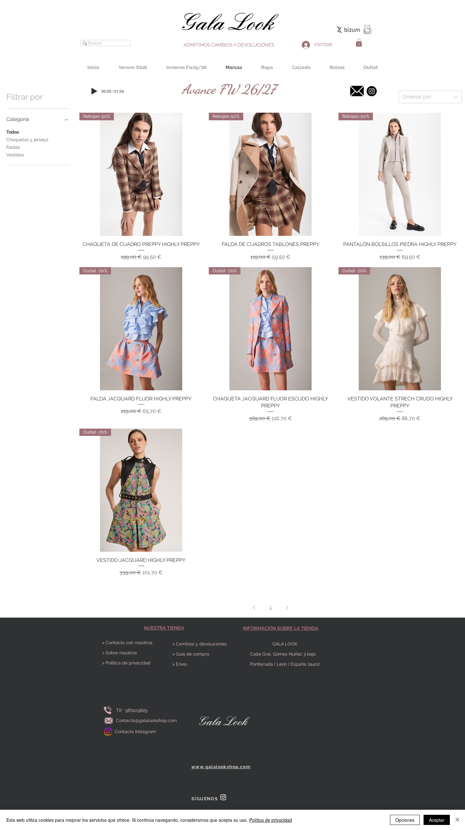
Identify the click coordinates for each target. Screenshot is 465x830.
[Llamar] (107, 710)
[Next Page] (287, 607)
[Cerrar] (457, 820)
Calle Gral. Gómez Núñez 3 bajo (284, 654)
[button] (359, 43)
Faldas (13, 147)
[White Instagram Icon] (223, 797)
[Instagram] (108, 731)
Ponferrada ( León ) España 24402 (285, 664)
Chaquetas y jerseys (27, 139)
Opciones (404, 820)
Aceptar (436, 820)
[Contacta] (357, 91)
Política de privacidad (270, 820)
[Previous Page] (254, 607)
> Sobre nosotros (119, 652)
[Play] (94, 91)
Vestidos (15, 154)
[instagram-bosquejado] (372, 91)
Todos (12, 132)
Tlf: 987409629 (133, 710)
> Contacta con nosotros (127, 642)
